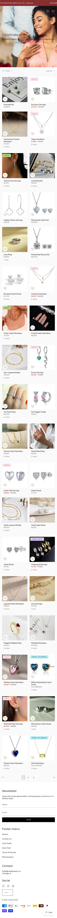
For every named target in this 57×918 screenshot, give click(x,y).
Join (28, 820)
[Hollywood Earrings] (42, 549)
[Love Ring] (14, 239)
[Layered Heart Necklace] (14, 588)
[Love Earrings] (42, 588)
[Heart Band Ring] (42, 436)
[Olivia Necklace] (42, 748)
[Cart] (53, 11)
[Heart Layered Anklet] (14, 510)
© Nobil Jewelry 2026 (10, 900)
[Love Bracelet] (42, 165)
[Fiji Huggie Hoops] (42, 396)
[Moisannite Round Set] (42, 239)
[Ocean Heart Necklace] (14, 748)
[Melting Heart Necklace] (14, 667)
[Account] (47, 11)
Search (5, 834)
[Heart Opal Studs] (42, 510)
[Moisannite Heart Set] (42, 205)
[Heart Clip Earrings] (14, 475)
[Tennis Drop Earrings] (14, 165)
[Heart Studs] (42, 475)
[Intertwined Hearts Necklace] (14, 124)
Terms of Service (9, 852)
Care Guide (7, 843)
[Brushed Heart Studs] (14, 278)
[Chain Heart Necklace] (14, 318)
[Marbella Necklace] (42, 627)
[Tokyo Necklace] (42, 124)
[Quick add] (5, 99)
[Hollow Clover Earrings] (14, 205)
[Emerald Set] (14, 89)
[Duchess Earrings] (42, 89)
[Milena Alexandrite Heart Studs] (42, 667)
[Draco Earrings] (42, 357)
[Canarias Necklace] (42, 278)
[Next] (46, 777)
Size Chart (6, 848)
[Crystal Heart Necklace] (42, 318)
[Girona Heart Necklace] (14, 436)
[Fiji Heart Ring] (14, 396)
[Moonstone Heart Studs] (42, 708)
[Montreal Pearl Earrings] (14, 708)
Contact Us (7, 839)
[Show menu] (3, 11)
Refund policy (8, 857)
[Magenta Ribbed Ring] (14, 627)
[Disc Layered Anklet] (14, 357)
